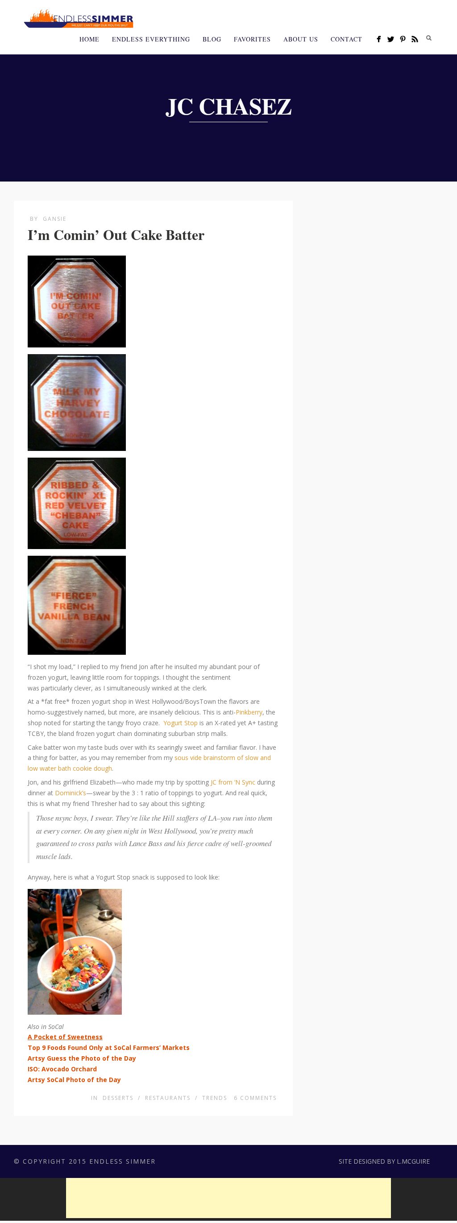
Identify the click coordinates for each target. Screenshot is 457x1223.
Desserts (118, 1098)
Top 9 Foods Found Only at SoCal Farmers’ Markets (109, 1047)
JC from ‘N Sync (233, 782)
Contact (346, 39)
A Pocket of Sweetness (65, 1037)
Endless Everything (151, 39)
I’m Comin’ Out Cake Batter (116, 234)
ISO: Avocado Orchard (62, 1069)
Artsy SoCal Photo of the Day (74, 1079)
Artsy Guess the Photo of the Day (82, 1058)
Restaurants (168, 1098)
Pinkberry (249, 712)
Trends (214, 1098)
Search (429, 38)
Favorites (252, 39)
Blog (212, 39)
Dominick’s (70, 793)
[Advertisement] (228, 1198)
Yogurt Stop (180, 723)
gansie (54, 219)
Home (89, 39)
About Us (300, 39)
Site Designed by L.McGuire (384, 1161)
